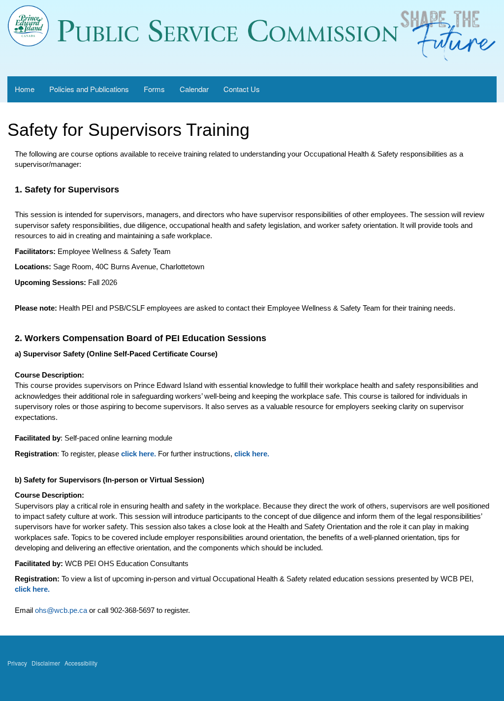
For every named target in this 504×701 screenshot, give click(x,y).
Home (24, 89)
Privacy (17, 663)
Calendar (194, 89)
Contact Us (241, 89)
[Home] (28, 26)
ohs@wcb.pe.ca (61, 610)
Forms (154, 89)
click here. (138, 453)
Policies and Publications (89, 89)
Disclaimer (46, 663)
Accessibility (80, 663)
